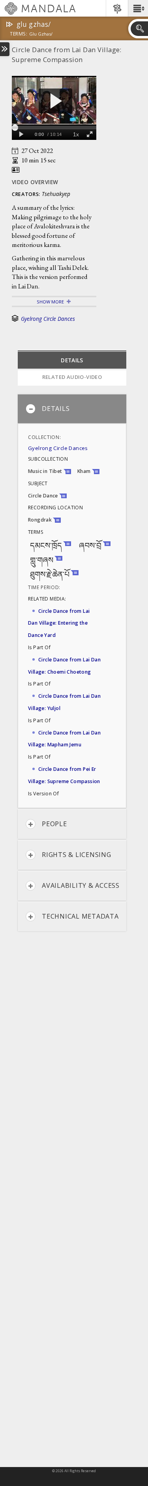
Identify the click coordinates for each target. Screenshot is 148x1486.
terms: (18, 34)
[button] (138, 8)
